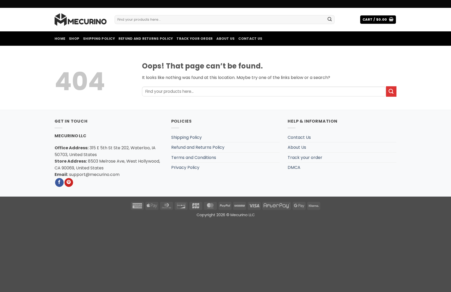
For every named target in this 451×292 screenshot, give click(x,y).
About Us (225, 38)
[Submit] (329, 19)
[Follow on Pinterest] (68, 182)
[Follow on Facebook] (59, 182)
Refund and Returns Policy (145, 38)
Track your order (194, 38)
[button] (378, 19)
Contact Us (250, 38)
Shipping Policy (99, 38)
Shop (74, 38)
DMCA (294, 167)
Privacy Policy (185, 167)
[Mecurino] (81, 19)
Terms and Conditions (193, 157)
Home (60, 38)
